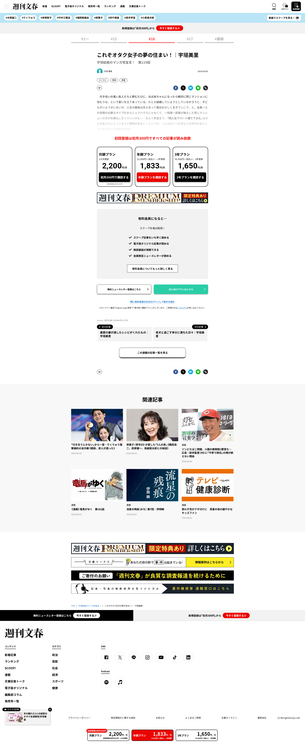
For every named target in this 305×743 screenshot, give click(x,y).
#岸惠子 (98, 17)
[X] (120, 657)
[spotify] (106, 682)
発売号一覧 (94, 6)
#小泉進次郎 (147, 17)
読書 (123, 80)
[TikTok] (174, 657)
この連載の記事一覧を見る (152, 352)
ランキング (110, 6)
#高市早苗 (129, 17)
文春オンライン (229, 717)
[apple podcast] (120, 682)
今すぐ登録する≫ (169, 28)
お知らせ (160, 717)
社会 (55, 668)
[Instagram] (147, 657)
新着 (44, 6)
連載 (122, 6)
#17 (190, 39)
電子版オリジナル (74, 6)
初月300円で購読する (115, 177)
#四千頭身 (113, 17)
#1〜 (85, 39)
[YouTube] (161, 657)
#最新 (219, 39)
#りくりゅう (28, 17)
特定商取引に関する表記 (123, 717)
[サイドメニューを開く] (6, 6)
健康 (55, 688)
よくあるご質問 (193, 717)
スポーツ (58, 681)
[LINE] (133, 657)
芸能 (114, 80)
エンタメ (103, 80)
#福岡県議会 (82, 17)
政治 (55, 655)
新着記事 (10, 655)
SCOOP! (56, 6)
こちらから (182, 307)
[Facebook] (106, 657)
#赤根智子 (46, 17)
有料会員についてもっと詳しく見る (152, 269)
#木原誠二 (11, 17)
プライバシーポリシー (79, 717)
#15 (114, 39)
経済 (55, 675)
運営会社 (262, 717)
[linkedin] (188, 657)
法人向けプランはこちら (181, 289)
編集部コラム (13, 694)
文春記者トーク (137, 6)
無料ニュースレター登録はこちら (124, 289)
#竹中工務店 (63, 17)
